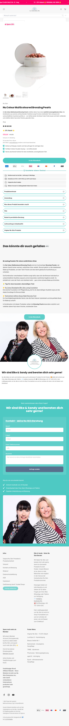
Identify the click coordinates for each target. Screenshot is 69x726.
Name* (8, 426)
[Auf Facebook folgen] (4, 695)
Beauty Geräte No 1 (33, 640)
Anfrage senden (34, 469)
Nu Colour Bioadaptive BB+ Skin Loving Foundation (21, 288)
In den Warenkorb (34, 317)
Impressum (6, 581)
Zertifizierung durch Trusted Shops (14, 584)
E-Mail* (8, 435)
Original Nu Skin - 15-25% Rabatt (37, 634)
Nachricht (9, 454)
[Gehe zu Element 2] (12, 96)
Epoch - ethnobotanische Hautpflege (35, 661)
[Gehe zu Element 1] (6, 95)
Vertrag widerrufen (10, 588)
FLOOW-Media (8, 719)
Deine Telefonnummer (13, 444)
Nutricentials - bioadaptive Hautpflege (35, 645)
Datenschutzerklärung (10, 574)
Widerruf (5, 571)
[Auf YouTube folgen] (13, 695)
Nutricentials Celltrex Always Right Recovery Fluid (20, 296)
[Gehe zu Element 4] (25, 95)
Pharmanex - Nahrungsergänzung (38, 653)
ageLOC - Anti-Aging (33, 656)
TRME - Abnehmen (33, 649)
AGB (4, 578)
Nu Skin (5, 103)
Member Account (8, 653)
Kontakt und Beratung (10, 568)
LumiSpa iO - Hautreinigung (36, 637)
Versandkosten (13, 142)
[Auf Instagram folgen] (8, 695)
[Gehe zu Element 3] (19, 96)
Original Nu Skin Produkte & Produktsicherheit (11, 560)
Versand (5, 564)
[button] (7, 126)
